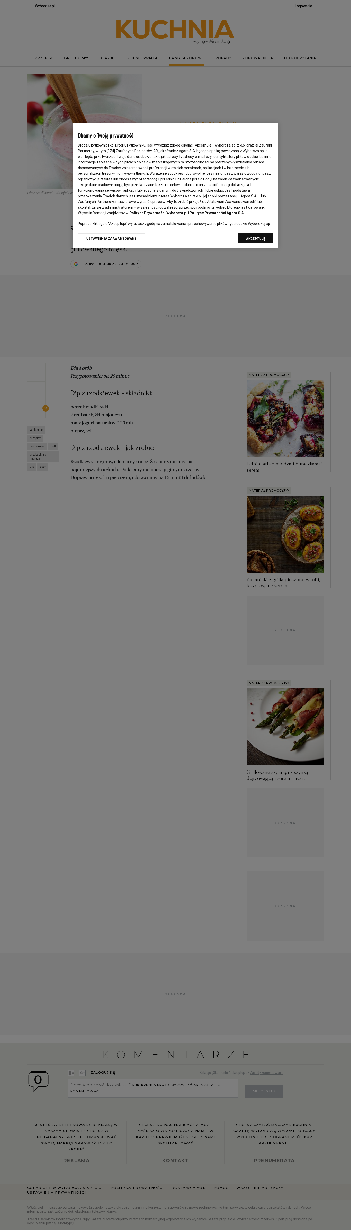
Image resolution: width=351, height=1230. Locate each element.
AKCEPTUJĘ (255, 239)
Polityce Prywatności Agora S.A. (217, 213)
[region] (175, 185)
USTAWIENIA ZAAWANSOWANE (111, 238)
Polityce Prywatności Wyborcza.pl (158, 213)
